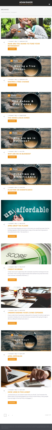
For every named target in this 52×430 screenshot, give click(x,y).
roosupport (11, 41)
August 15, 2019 (23, 115)
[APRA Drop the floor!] (26, 210)
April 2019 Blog (15, 356)
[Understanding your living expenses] (26, 297)
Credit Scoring (15, 269)
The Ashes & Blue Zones (19, 118)
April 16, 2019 (22, 310)
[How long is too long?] (26, 376)
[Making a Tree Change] (26, 66)
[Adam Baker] (26, 3)
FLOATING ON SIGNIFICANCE (20, 190)
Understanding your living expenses (25, 313)
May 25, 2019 (22, 223)
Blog (16, 41)
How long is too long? (19, 392)
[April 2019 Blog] (26, 340)
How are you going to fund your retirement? (24, 45)
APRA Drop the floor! (18, 226)
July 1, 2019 (22, 151)
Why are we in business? (19, 154)
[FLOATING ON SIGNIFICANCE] (26, 174)
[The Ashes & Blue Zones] (26, 102)
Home (35, 14)
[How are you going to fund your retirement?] (26, 28)
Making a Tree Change (18, 82)
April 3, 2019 (22, 353)
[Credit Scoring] (26, 253)
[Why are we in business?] (26, 138)
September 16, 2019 (23, 41)
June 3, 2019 (22, 187)
